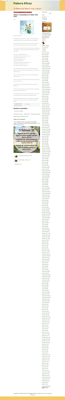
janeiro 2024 (44, 106)
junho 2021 (44, 160)
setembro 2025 (45, 72)
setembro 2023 (45, 113)
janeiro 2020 (44, 190)
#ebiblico (15, 101)
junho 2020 (44, 181)
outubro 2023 (44, 111)
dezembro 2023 (45, 108)
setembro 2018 (45, 217)
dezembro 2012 (45, 337)
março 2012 (44, 353)
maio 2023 (44, 120)
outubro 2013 (44, 320)
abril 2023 (44, 122)
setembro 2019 (45, 196)
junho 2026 (44, 56)
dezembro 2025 (45, 66)
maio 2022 (44, 141)
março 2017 (44, 248)
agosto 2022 (44, 136)
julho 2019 (44, 200)
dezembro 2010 (45, 375)
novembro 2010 (45, 377)
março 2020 (44, 186)
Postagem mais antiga (35, 114)
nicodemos (44, 393)
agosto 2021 (44, 157)
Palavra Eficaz (23, 3)
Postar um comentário (18, 111)
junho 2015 (44, 285)
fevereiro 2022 (45, 146)
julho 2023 (44, 117)
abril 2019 (44, 205)
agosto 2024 (44, 94)
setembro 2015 (45, 280)
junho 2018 (44, 222)
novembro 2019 (45, 193)
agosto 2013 (44, 323)
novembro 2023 (45, 110)
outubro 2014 (44, 299)
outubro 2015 (44, 278)
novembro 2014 (45, 297)
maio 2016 (44, 266)
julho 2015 (44, 283)
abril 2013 (44, 330)
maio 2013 (44, 328)
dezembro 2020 (45, 170)
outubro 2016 (44, 257)
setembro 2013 (45, 321)
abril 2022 (44, 143)
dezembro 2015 (45, 274)
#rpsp (34, 99)
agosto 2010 (44, 382)
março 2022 (44, 144)
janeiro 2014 (44, 314)
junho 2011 (44, 365)
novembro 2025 (45, 68)
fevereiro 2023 (45, 125)
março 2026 (44, 61)
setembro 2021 (45, 155)
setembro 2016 (45, 259)
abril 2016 (44, 268)
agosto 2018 (44, 219)
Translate (45, 19)
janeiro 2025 (44, 85)
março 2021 (44, 165)
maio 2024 (44, 99)
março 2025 (44, 82)
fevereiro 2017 (45, 250)
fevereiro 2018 (45, 229)
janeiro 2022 (44, 148)
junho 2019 (44, 202)
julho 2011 (44, 363)
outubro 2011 (44, 358)
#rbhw (36, 99)
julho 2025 (44, 75)
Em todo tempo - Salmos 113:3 (24, 159)
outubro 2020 (44, 174)
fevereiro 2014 (45, 313)
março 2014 (44, 311)
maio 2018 (44, 224)
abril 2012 (44, 351)
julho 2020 (44, 179)
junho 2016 (44, 264)
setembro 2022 (45, 134)
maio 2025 (44, 79)
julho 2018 (44, 221)
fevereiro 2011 (45, 372)
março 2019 (44, 207)
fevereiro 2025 (45, 84)
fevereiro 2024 (45, 105)
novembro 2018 (45, 214)
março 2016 (44, 269)
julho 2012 (44, 346)
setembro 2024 (45, 92)
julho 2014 (44, 304)
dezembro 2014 (45, 295)
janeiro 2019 (44, 210)
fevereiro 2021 (45, 167)
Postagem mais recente (18, 114)
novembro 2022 (45, 131)
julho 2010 (44, 384)
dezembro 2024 (45, 87)
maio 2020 (44, 183)
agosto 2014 (44, 302)
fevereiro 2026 (45, 63)
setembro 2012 (45, 342)
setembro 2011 (45, 359)
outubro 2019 (44, 195)
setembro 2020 (45, 176)
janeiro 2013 (44, 335)
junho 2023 (44, 118)
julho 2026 (44, 54)
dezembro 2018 (45, 212)
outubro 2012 (44, 340)
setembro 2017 (45, 238)
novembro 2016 (45, 255)
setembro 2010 (45, 380)
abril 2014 (44, 309)
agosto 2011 (44, 361)
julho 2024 (44, 96)
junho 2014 (44, 306)
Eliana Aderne (46, 45)
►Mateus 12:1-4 (18, 164)
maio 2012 (44, 349)
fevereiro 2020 (45, 188)
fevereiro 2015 (45, 292)
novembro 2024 (45, 89)
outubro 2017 (44, 236)
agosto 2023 (44, 115)
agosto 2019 (44, 198)
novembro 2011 (45, 356)
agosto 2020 (44, 177)
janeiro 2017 (44, 252)
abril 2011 (44, 368)
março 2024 (44, 103)
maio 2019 (44, 203)
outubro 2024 (44, 91)
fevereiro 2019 (45, 209)
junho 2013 (44, 327)
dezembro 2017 (45, 233)
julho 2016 (44, 262)
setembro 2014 (45, 300)
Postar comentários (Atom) (22, 116)
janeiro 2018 (44, 231)
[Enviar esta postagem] (24, 103)
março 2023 (44, 124)
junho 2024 (44, 98)
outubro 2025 (44, 70)
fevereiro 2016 (45, 271)
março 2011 (44, 370)
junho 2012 (44, 347)
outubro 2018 (44, 216)
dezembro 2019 (45, 191)
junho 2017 (44, 243)
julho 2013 (44, 325)
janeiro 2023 (44, 127)
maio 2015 (44, 287)
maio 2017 (44, 245)
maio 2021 (44, 162)
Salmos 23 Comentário (19, 119)
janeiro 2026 (44, 65)
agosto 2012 (44, 344)
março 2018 (44, 228)
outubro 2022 (44, 132)
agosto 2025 (44, 73)
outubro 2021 (44, 153)
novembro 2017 (45, 235)
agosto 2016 (44, 261)
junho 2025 (44, 77)
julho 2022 (44, 137)
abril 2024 (44, 101)
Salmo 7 (20, 105)
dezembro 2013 (45, 316)
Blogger (33, 394)
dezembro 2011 (45, 354)
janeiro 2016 (44, 273)
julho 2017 (44, 242)
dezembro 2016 (45, 254)
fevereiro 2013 (45, 333)
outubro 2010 (44, 379)
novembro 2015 (45, 276)
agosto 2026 (44, 53)
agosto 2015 (44, 281)
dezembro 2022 (45, 129)
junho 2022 (44, 139)
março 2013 (44, 332)
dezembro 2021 (45, 150)
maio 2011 (44, 366)
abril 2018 (44, 226)
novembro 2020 (45, 172)
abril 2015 (44, 288)
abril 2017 (44, 247)
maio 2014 (44, 307)
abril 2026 (44, 59)
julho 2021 (44, 158)
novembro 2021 (45, 151)
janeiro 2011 (44, 373)
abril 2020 (44, 184)
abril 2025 (44, 80)
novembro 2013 (45, 318)
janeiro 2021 (44, 169)
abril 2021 (44, 164)
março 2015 (44, 290)
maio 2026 (44, 58)
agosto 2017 (44, 240)
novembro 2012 (45, 339)
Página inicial (27, 114)
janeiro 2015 (44, 294)
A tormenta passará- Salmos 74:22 (25, 155)
